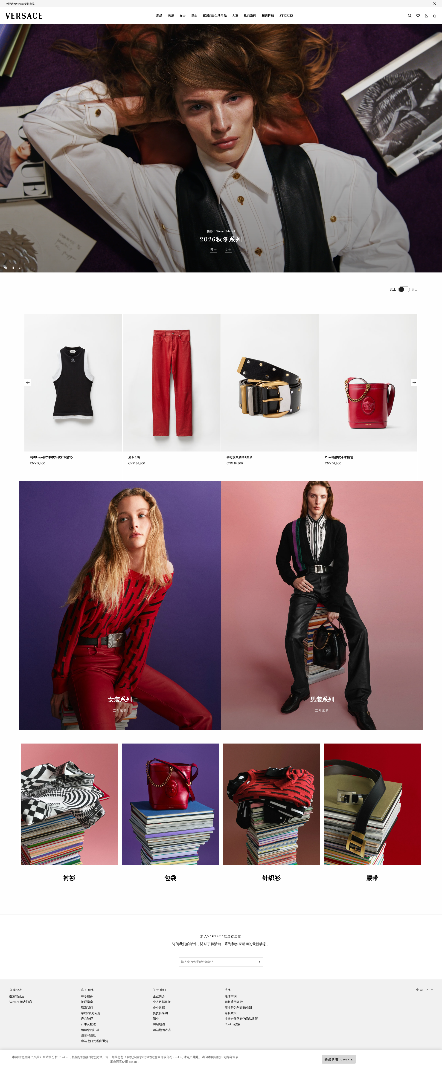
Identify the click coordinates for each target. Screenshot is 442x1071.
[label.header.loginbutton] (426, 15)
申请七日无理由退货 (94, 1041)
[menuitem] (159, 15)
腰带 (372, 878)
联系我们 (87, 1008)
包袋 (171, 15)
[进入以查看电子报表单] (259, 961)
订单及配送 (88, 1024)
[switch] (404, 289)
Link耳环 (134, 457)
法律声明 (231, 996)
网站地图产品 (162, 1030)
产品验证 (87, 1019)
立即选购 (120, 710)
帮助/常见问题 (90, 1013)
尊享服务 (87, 996)
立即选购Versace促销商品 (20, 3)
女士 (183, 15)
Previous (27, 382)
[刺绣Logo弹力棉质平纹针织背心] (368, 383)
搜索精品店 (16, 996)
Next (414, 382)
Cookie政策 (232, 1024)
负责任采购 (160, 1013)
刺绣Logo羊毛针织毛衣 (242, 457)
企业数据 (159, 1008)
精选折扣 (268, 15)
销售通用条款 (234, 1002)
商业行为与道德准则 (238, 1008)
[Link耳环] (172, 383)
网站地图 (159, 1024)
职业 (156, 1019)
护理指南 (87, 1002)
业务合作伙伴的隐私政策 (241, 1019)
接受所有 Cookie (339, 1059)
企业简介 (159, 996)
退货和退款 (88, 1035)
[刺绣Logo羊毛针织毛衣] (270, 383)
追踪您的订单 (90, 1030)
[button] (434, 15)
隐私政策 (231, 1013)
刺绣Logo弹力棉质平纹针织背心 (346, 457)
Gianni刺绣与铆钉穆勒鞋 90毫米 (51, 457)
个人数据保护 (162, 1002)
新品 (159, 15)
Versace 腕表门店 (20, 1002)
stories (286, 15)
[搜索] (410, 15)
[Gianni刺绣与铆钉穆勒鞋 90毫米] (73, 383)
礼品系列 (250, 15)
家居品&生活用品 (215, 15)
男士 (194, 15)
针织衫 (271, 878)
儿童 (235, 15)
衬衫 (69, 878)
